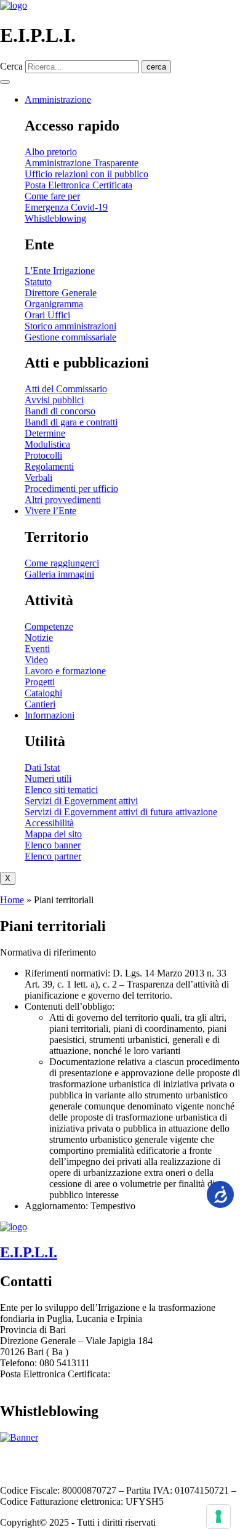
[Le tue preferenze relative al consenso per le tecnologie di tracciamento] (218, 1516)
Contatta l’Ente (29, 1458)
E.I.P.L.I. (28, 1252)
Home (12, 900)
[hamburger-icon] (5, 82)
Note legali (142, 1458)
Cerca (11, 66)
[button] (120, 952)
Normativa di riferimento (48, 952)
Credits (44, 1469)
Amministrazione (58, 99)
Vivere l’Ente (50, 510)
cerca (156, 66)
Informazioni (49, 715)
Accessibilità (89, 1458)
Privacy (183, 1458)
